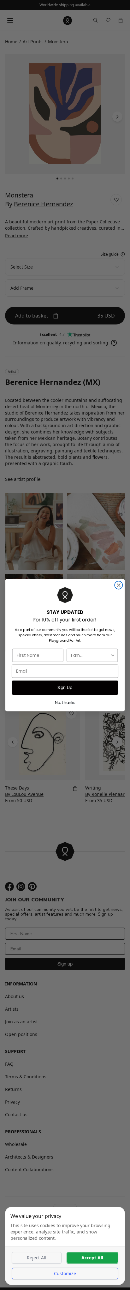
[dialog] (65, 1246)
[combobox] (90, 655)
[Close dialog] (118, 585)
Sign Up (65, 687)
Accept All (92, 1258)
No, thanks (65, 702)
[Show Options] (112, 655)
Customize (65, 1273)
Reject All (36, 1258)
